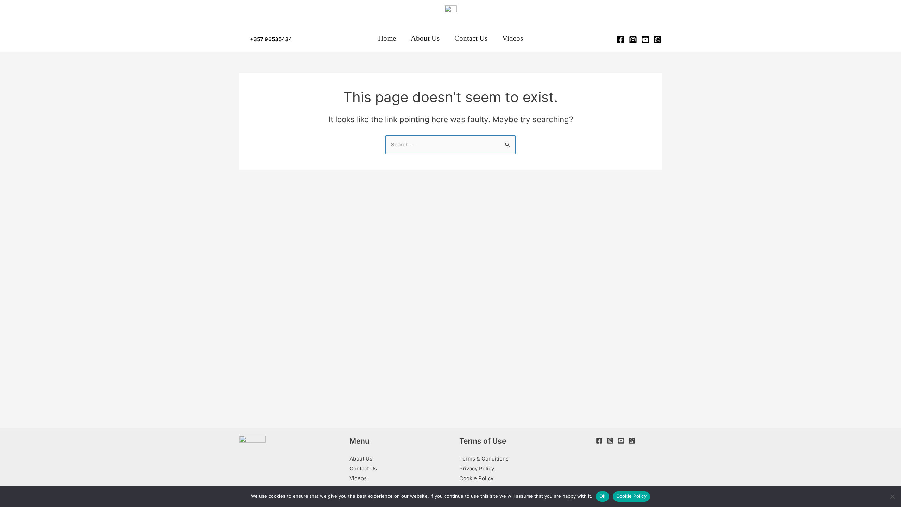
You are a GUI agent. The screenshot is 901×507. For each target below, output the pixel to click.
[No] (892, 496)
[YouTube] (645, 40)
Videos (358, 478)
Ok (602, 496)
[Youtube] (621, 440)
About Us (360, 458)
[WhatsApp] (658, 40)
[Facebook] (621, 40)
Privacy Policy (476, 468)
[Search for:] (450, 144)
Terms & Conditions (484, 458)
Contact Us (363, 468)
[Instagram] (633, 40)
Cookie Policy (476, 478)
